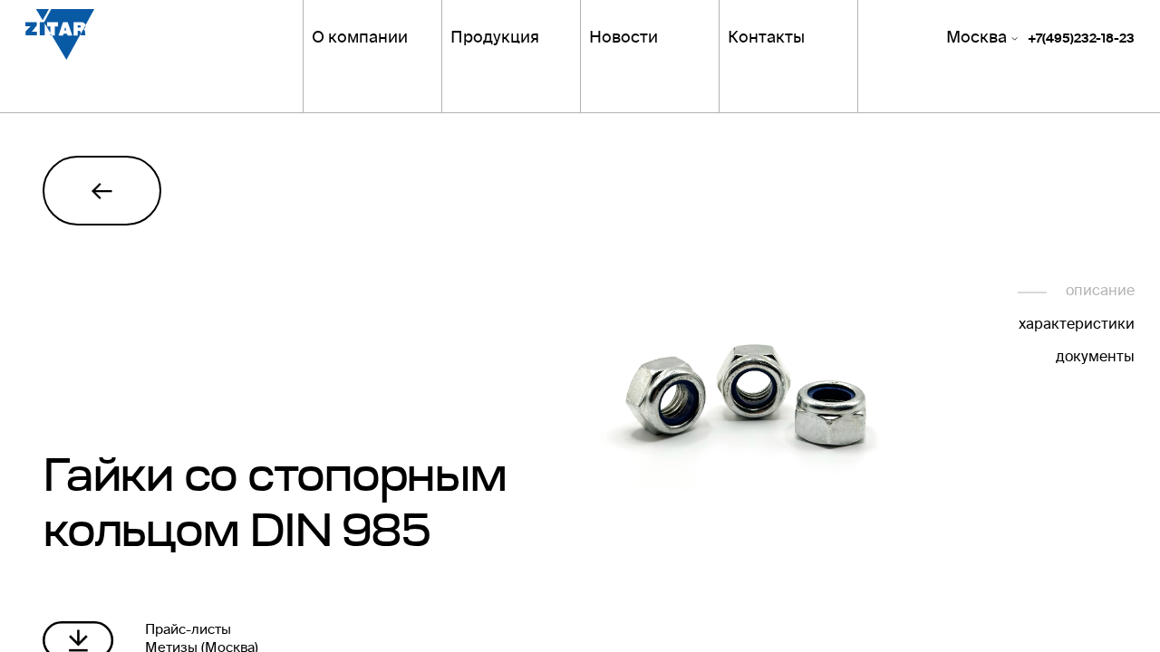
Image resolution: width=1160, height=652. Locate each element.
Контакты (766, 40)
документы (1095, 358)
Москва (976, 40)
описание (1100, 292)
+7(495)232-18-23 (1081, 40)
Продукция (494, 40)
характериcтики (1076, 325)
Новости (623, 40)
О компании (360, 40)
